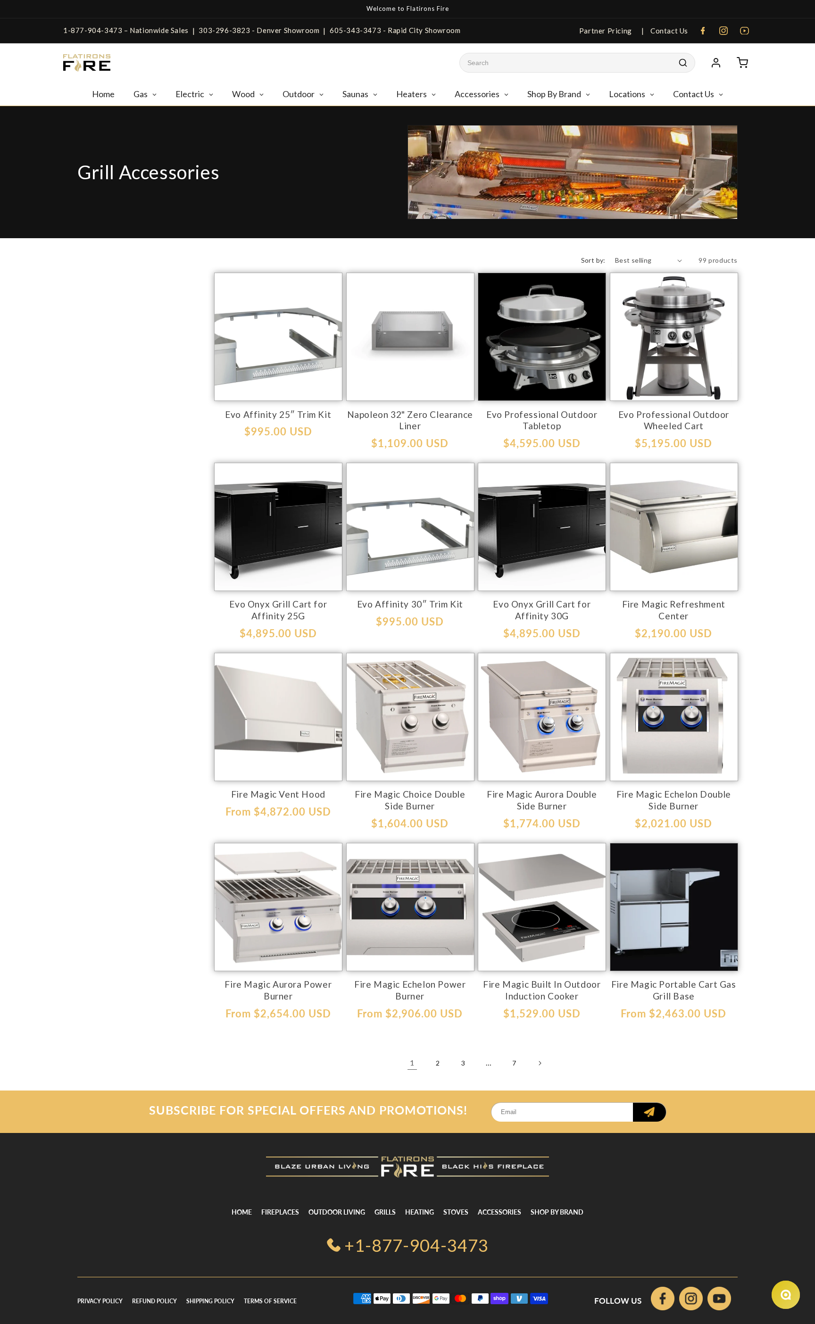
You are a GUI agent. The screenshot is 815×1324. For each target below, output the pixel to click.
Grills (385, 1212)
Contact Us (668, 30)
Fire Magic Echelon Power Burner (410, 990)
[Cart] (742, 62)
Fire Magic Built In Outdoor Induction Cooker (541, 990)
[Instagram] (723, 30)
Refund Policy (154, 1301)
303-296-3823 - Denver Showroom (259, 30)
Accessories (499, 1212)
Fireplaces (280, 1212)
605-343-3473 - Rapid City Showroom (395, 30)
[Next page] (539, 1063)
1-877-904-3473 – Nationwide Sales (126, 30)
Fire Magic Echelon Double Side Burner (673, 800)
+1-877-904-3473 (416, 1245)
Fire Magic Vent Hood (278, 794)
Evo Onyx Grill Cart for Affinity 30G (541, 610)
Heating (419, 1212)
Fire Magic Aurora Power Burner (278, 990)
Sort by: (593, 260)
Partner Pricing (605, 30)
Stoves (455, 1212)
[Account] (716, 62)
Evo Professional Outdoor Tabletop (541, 420)
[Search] (682, 62)
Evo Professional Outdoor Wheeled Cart (673, 420)
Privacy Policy (100, 1301)
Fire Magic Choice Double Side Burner (410, 800)
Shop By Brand (557, 1212)
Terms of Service (270, 1301)
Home (242, 1212)
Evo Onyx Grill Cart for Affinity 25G (278, 610)
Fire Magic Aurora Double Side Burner (542, 800)
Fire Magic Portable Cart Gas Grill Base (673, 990)
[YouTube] (744, 30)
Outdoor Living (336, 1212)
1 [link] (412, 1062)
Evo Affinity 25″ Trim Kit (278, 414)
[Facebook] (702, 30)
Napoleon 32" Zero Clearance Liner (410, 420)
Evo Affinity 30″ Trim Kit (410, 604)
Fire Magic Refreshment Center (673, 610)
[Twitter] (719, 1301)
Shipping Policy (210, 1301)
